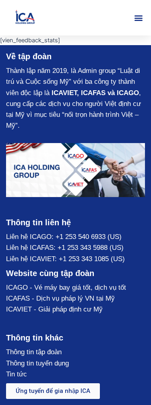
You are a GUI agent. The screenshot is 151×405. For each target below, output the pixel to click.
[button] (138, 18)
